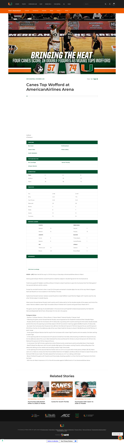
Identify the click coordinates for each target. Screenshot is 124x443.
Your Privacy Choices (67, 441)
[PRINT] (97, 79)
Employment (44, 429)
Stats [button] (58, 10)
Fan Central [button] (57, 4)
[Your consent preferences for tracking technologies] (2, 440)
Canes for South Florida (60, 402)
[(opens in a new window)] (35, 415)
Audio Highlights (32, 153)
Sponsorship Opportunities (99, 429)
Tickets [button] (24, 4)
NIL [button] (64, 4)
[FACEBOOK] (92, 79)
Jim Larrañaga (32, 162)
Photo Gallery (65, 149)
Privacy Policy (78, 429)
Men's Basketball (14, 10)
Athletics (53, 399)
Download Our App (62, 430)
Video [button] (69, 4)
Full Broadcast (65, 146)
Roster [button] (44, 10)
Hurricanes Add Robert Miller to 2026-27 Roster (36, 402)
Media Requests (59, 429)
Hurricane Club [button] (33, 4)
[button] (110, 4)
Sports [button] (17, 4)
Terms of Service (87, 429)
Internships (52, 429)
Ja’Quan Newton (32, 166)
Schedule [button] (35, 10)
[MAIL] (95, 79)
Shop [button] (41, 4)
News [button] (51, 10)
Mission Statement (69, 429)
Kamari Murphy (66, 162)
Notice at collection (53, 441)
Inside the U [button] (48, 4)
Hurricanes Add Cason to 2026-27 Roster (84, 402)
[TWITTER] (91, 79)
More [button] (66, 10)
